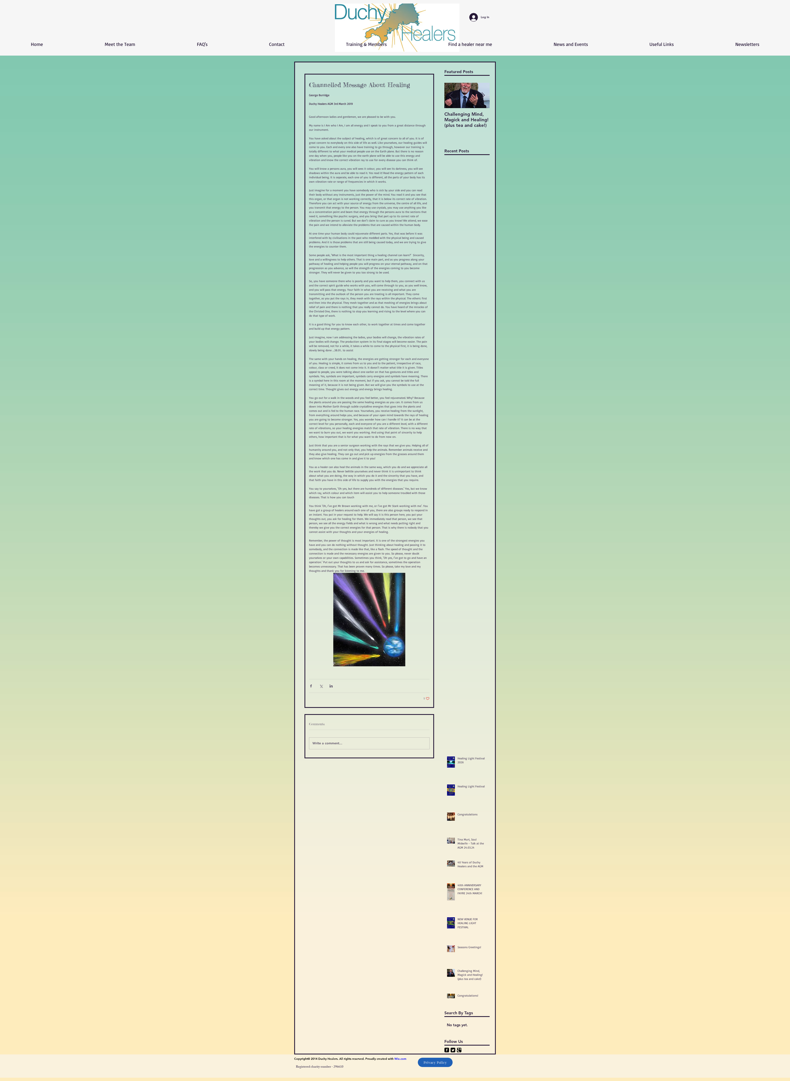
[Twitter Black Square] (453, 1050)
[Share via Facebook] (311, 686)
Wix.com (400, 1059)
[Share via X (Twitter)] (321, 686)
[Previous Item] (451, 95)
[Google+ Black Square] (459, 1050)
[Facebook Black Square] (446, 1050)
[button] (397, 28)
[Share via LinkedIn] (331, 686)
